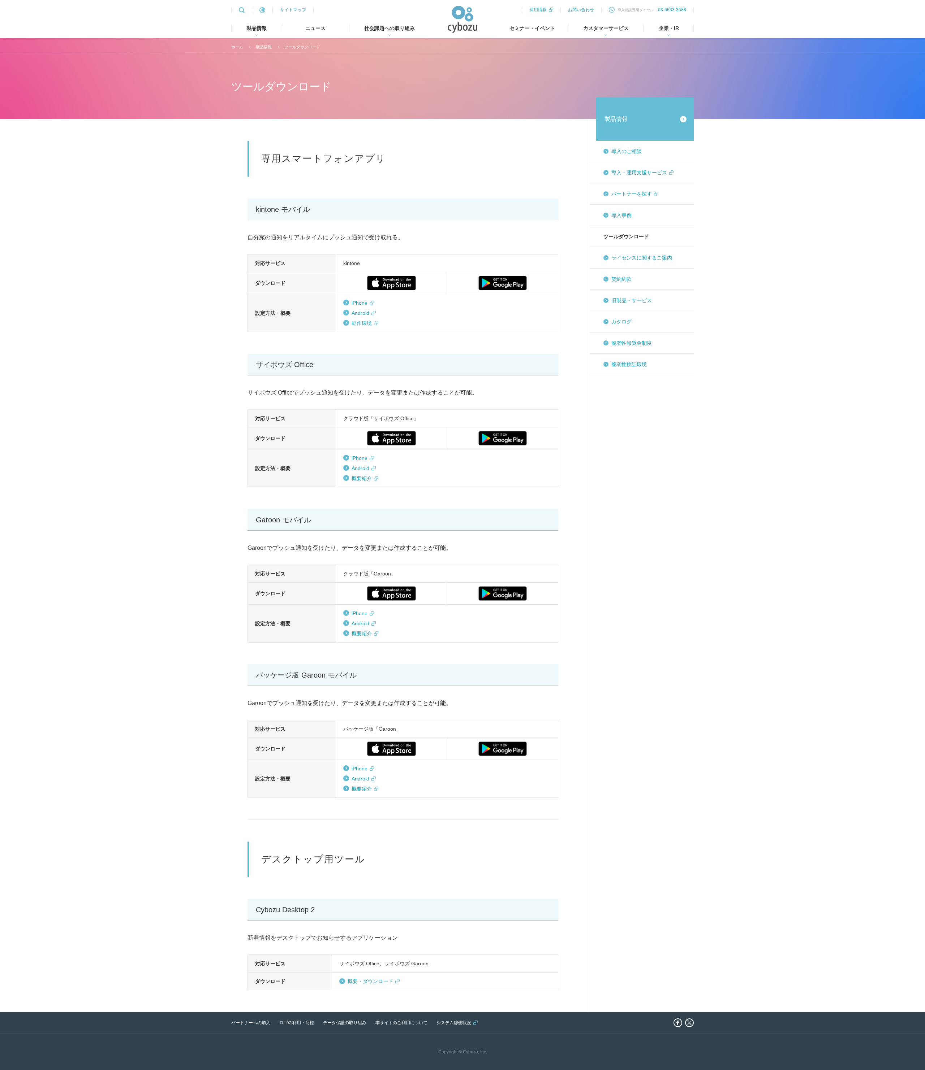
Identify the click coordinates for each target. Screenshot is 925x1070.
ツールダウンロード (302, 47)
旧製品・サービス (631, 300)
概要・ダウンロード (370, 981)
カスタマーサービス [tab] (606, 28)
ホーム (237, 47)
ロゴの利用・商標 (296, 1022)
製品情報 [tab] (256, 28)
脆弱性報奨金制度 (631, 343)
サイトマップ (293, 9)
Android (360, 313)
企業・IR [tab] (669, 28)
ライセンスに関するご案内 (641, 258)
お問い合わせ (581, 9)
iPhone (359, 303)
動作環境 (362, 323)
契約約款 (621, 279)
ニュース (315, 28)
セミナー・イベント (532, 28)
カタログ (621, 322)
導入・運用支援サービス (639, 172)
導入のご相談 (626, 151)
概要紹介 (362, 478)
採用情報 (538, 9)
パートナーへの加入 (250, 1022)
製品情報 (264, 47)
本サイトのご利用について (401, 1022)
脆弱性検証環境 (629, 364)
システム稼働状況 (453, 1022)
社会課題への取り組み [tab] (389, 28)
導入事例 (621, 215)
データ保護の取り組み (344, 1022)
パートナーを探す (631, 194)
